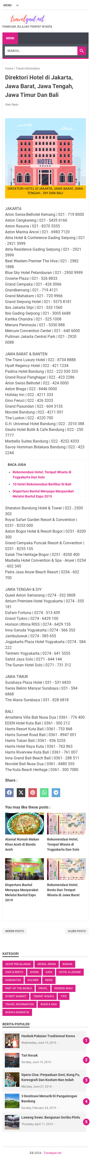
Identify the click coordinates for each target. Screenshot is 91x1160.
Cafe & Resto (14, 972)
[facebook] (9, 792)
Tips (63, 996)
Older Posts (77, 931)
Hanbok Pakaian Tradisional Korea (48, 1036)
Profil (43, 988)
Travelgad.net (52, 1153)
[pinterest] (32, 792)
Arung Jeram (46, 964)
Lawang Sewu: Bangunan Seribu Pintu (50, 1117)
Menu (10, 38)
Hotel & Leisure (70, 972)
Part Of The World (18, 988)
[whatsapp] (44, 792)
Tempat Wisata (43, 996)
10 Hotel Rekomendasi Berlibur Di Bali (42, 484)
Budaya (67, 964)
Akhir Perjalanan (18, 964)
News (49, 980)
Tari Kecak (29, 1055)
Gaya (49, 972)
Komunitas (13, 980)
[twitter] (21, 792)
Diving (34, 972)
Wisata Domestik (17, 1012)
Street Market (15, 996)
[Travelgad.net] (27, 19)
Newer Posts (14, 931)
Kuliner (33, 980)
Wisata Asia (49, 1004)
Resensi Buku (63, 988)
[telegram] (56, 792)
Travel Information (19, 1004)
